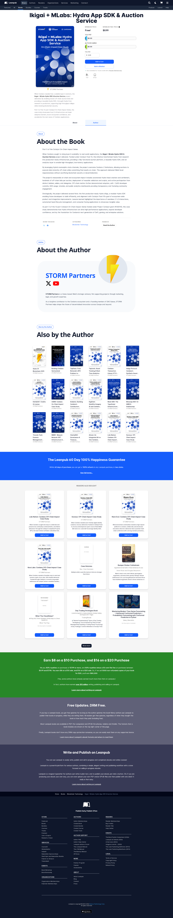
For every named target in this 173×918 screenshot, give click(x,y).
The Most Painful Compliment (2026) (117, 837)
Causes (76, 865)
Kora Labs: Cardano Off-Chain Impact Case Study (44, 568)
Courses (37, 7)
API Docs (76, 854)
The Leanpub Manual (80, 847)
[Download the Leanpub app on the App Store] (86, 911)
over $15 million (82, 684)
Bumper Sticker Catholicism (128, 565)
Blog (75, 879)
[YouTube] (56, 283)
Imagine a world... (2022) (114, 844)
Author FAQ (77, 839)
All (14, 7)
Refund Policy (110, 865)
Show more (86, 646)
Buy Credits (109, 823)
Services (64, 3)
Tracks (45, 7)
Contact (76, 881)
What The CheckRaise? (44, 616)
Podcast (151, 7)
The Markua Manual (80, 851)
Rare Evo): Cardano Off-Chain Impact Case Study (128, 518)
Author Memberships (80, 821)
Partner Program (79, 863)
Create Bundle (78, 826)
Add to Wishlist (99, 66)
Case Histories (86, 566)
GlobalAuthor (46, 849)
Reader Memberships (113, 821)
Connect (84, 3)
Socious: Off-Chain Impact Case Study (86, 517)
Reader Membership (115, 70)
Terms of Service (111, 858)
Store (24, 3)
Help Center (110, 828)
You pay (87, 52)
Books (20, 7)
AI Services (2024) (112, 842)
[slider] (86, 38)
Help (167, 7)
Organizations (53, 3)
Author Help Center (80, 842)
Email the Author (109, 225)
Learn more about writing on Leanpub (87, 690)
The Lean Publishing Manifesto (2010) (118, 849)
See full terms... (86, 473)
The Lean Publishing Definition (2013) (118, 847)
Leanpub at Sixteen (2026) (114, 839)
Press (75, 883)
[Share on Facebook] (47, 225)
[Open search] (149, 2)
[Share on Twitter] (44, 225)
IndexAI (44, 851)
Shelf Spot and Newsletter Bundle (53, 856)
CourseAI (45, 847)
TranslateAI (45, 861)
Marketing (74, 3)
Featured (7, 7)
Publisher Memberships (49, 883)
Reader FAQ (110, 826)
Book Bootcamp (47, 872)
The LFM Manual (79, 849)
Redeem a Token (47, 838)
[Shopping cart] (161, 2)
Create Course (78, 828)
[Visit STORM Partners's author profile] (113, 269)
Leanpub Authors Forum (81, 844)
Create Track (78, 830)
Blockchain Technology (80, 224)
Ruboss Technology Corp (96, 904)
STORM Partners (56, 89)
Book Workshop (47, 870)
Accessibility (78, 867)
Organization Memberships (50, 881)
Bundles (28, 7)
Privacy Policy (110, 863)
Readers (41, 3)
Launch (160, 7)
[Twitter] (48, 283)
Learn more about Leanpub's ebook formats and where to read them (86, 737)
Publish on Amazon (48, 859)
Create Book (78, 823)
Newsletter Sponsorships (50, 854)
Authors (32, 3)
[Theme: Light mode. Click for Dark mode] (155, 2)
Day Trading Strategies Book (86, 611)
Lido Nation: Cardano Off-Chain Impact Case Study (44, 518)
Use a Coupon (46, 835)
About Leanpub (79, 876)
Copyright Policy (111, 860)
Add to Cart (99, 61)
